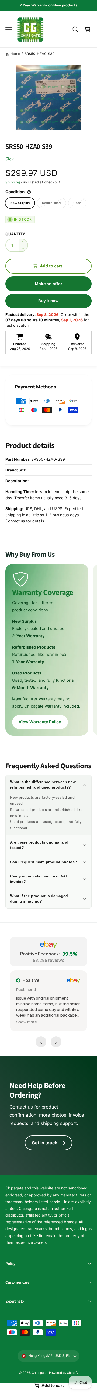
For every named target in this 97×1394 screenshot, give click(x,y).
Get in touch (45, 1142)
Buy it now (48, 300)
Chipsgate (39, 1373)
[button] (9, 29)
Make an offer (48, 283)
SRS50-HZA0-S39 (39, 53)
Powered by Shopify (63, 1373)
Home (15, 53)
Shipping (12, 182)
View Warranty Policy (40, 721)
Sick (9, 158)
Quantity (15, 234)
